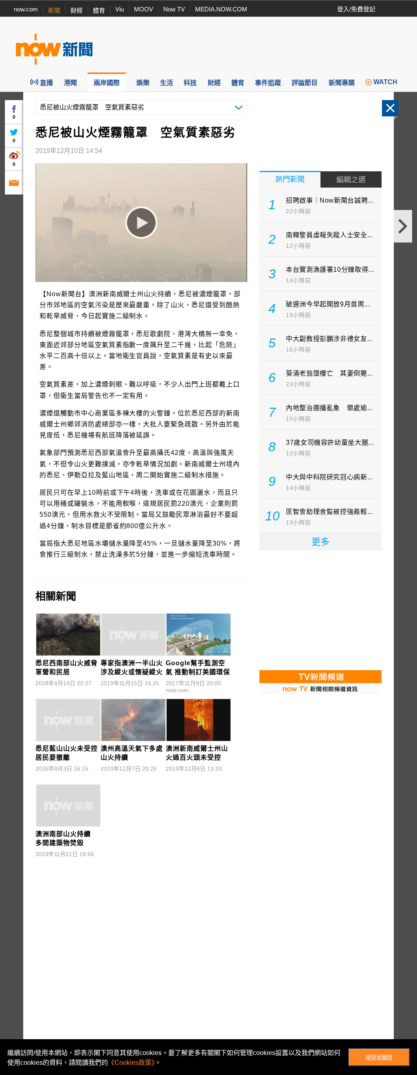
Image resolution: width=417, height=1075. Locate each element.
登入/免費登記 (356, 9)
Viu (119, 9)
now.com (26, 9)
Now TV (174, 9)
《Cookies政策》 (131, 1062)
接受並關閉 (379, 1058)
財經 (76, 10)
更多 (320, 542)
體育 (99, 10)
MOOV (143, 9)
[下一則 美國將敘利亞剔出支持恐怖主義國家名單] (403, 226)
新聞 (54, 10)
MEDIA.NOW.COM (221, 9)
